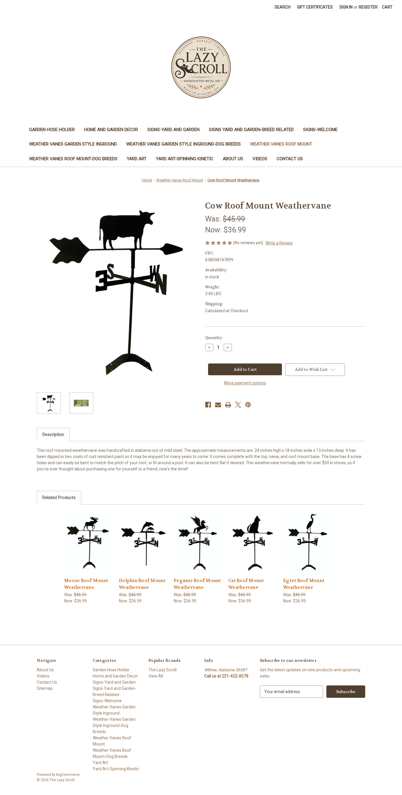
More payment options (245, 383)
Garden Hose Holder (52, 129)
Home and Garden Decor (111, 129)
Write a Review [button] (279, 243)
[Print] (228, 405)
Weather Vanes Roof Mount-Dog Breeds (73, 158)
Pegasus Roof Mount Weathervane (197, 584)
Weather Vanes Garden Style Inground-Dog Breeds (183, 144)
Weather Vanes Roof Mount (281, 144)
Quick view (88, 537)
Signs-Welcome (320, 129)
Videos (260, 158)
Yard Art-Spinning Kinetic (184, 158)
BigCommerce (68, 775)
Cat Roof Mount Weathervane (246, 584)
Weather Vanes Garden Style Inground (73, 144)
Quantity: (214, 337)
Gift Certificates (315, 7)
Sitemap (45, 688)
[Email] (218, 405)
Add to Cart (88, 547)
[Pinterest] (248, 405)
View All (155, 676)
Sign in (346, 7)
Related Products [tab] (59, 497)
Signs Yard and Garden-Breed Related (251, 129)
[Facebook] (208, 405)
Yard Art (137, 158)
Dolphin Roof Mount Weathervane (142, 584)
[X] (238, 405)
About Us (233, 158)
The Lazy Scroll (162, 669)
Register (368, 7)
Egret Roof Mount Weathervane (303, 584)
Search (282, 7)
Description (53, 434)
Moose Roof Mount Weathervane (86, 584)
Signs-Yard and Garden (173, 129)
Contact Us (290, 158)
